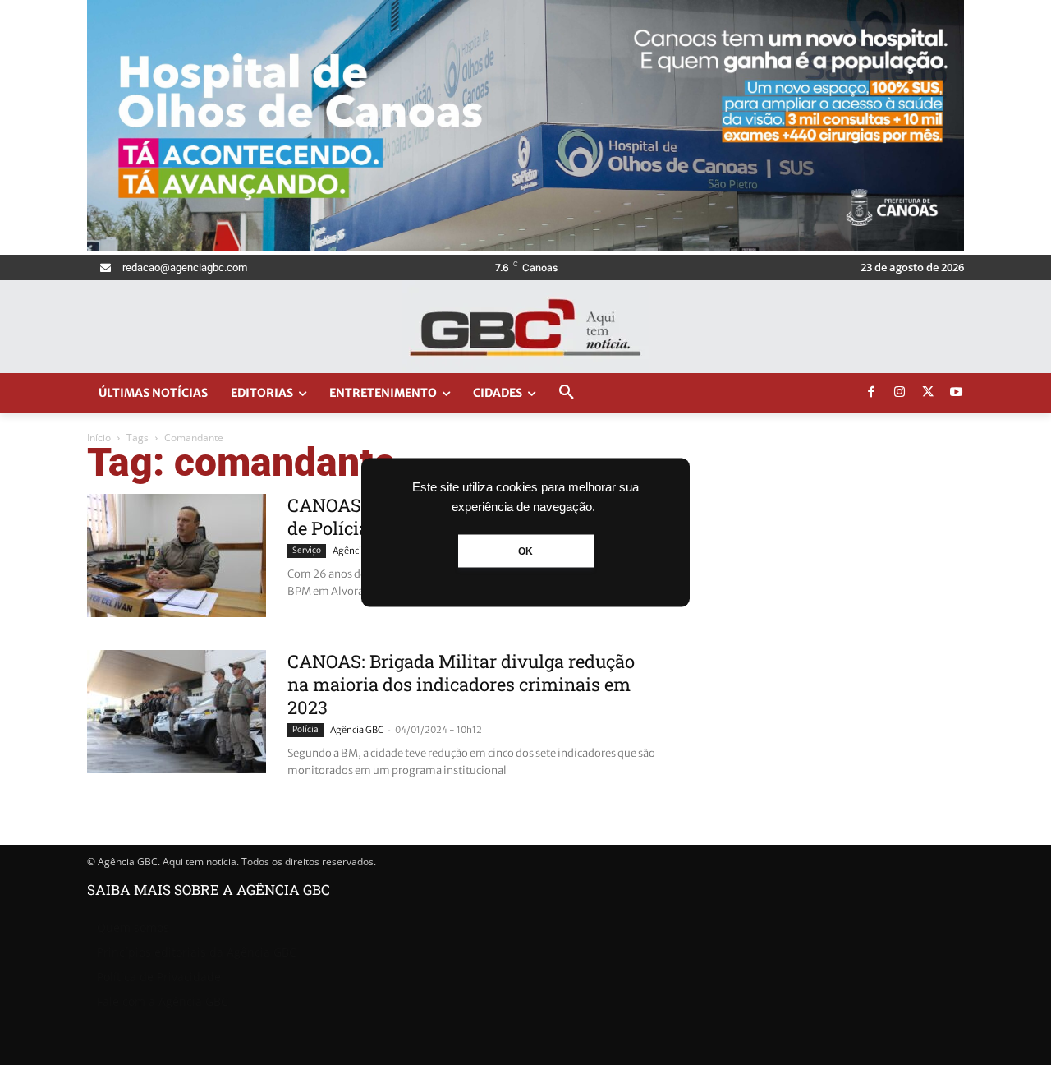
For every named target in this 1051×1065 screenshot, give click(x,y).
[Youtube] (956, 393)
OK (525, 551)
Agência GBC (359, 550)
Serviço (306, 550)
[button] (566, 393)
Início (99, 438)
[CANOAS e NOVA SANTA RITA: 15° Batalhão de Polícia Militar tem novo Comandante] (176, 555)
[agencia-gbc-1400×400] (525, 246)
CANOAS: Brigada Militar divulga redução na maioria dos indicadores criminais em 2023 (461, 684)
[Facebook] (871, 393)
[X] (928, 393)
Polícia (305, 729)
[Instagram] (900, 393)
